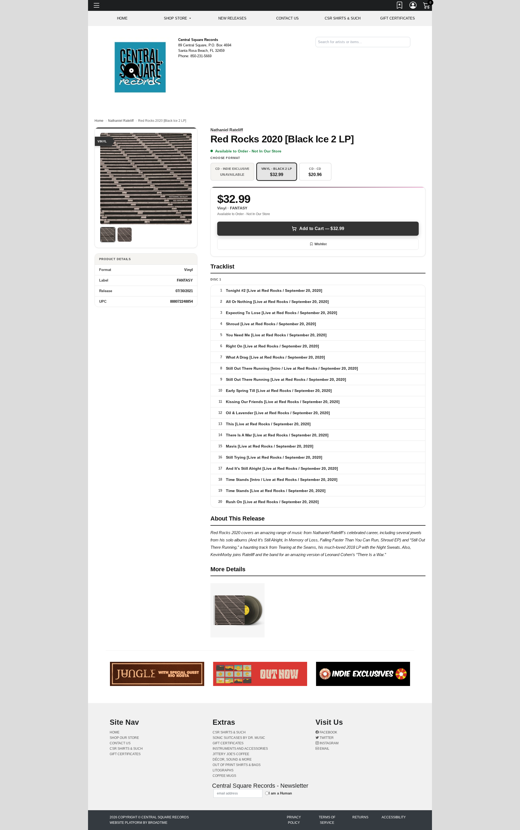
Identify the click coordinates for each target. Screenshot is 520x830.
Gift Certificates (397, 18)
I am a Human (280, 793)
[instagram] (408, 51)
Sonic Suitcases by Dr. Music (239, 738)
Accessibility (394, 817)
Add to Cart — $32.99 (321, 228)
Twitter (326, 738)
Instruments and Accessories (240, 749)
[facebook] (406, 51)
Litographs (223, 770)
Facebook (328, 732)
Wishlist (320, 244)
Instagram (329, 743)
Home (99, 121)
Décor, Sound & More (232, 759)
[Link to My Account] (413, 6)
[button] (177, 18)
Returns (360, 817)
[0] (427, 6)
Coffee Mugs (224, 776)
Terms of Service (327, 820)
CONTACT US (287, 18)
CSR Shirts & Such (342, 18)
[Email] (409, 51)
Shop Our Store (124, 738)
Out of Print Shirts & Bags (237, 765)
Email (324, 749)
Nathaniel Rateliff (121, 121)
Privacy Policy (294, 820)
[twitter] (407, 51)
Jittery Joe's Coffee (231, 754)
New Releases (232, 18)
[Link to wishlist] (400, 6)
